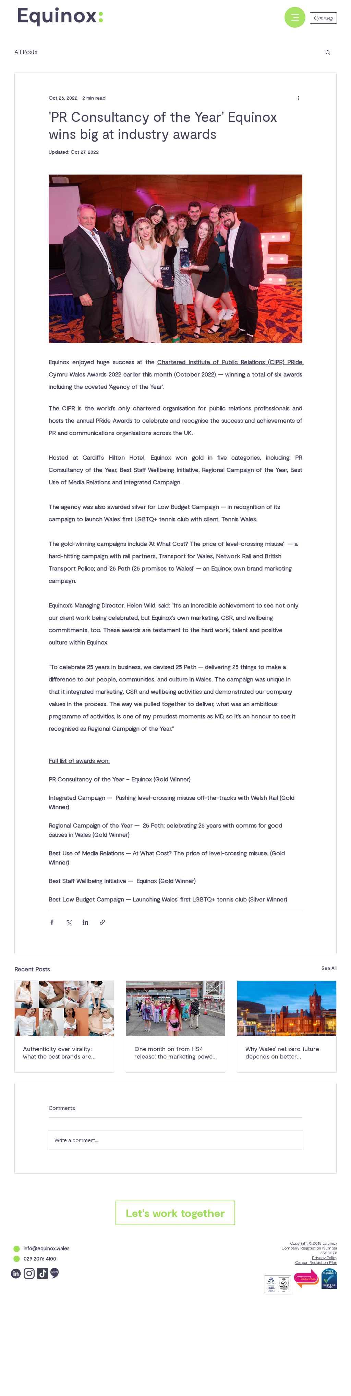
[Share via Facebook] (52, 922)
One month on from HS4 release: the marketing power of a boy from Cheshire (174, 1052)
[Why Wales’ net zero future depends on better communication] (286, 1008)
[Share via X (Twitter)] (68, 922)
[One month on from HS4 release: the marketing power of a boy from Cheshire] (175, 1008)
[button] (328, 52)
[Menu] (295, 17)
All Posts (25, 51)
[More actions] (298, 97)
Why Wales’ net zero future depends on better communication (282, 1052)
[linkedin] (15, 1273)
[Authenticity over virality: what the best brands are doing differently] (64, 1008)
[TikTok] (42, 1273)
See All (329, 968)
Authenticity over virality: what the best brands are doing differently (57, 1052)
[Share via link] (102, 922)
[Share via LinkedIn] (85, 922)
